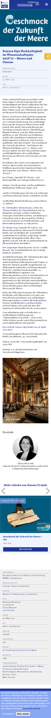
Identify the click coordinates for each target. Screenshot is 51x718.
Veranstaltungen (21, 669)
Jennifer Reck (9, 610)
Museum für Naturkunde (14, 594)
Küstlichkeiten (18, 303)
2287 (5, 658)
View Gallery (13, 420)
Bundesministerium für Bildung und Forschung (24, 575)
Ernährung (7, 669)
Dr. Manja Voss (10, 228)
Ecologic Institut (10, 586)
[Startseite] (4, 4)
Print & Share (47, 56)
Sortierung (33, 2)
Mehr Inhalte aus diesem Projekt (25, 485)
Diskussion (7, 72)
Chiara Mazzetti (10, 608)
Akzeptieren (8, 714)
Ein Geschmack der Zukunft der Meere (20, 650)
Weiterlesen (25, 549)
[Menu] (46, 4)
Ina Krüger (8, 178)
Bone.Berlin (36, 303)
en (37, 4)
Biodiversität (22, 666)
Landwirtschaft (9, 666)
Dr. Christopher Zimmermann (17, 208)
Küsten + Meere (36, 666)
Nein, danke (23, 714)
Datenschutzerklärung (31, 708)
